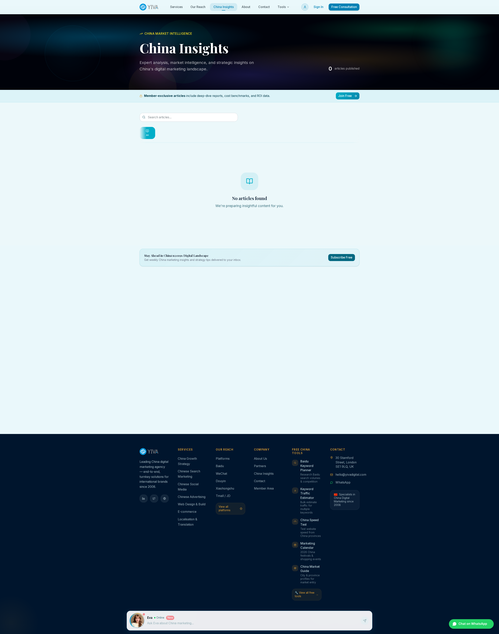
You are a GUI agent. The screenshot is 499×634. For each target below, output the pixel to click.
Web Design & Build (191, 504)
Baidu (220, 466)
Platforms (223, 458)
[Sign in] (304, 7)
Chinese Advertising (191, 497)
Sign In (318, 7)
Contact (259, 481)
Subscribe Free (341, 257)
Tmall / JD (223, 496)
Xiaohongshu (225, 488)
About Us (260, 458)
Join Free (345, 96)
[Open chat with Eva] (137, 621)
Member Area (264, 488)
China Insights (264, 474)
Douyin (221, 481)
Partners (260, 466)
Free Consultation (344, 7)
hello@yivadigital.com (350, 474)
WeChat (221, 474)
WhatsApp (342, 482)
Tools (282, 7)
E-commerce (187, 512)
